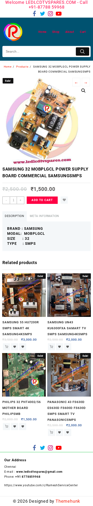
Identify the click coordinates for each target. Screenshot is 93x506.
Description (14, 216)
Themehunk (68, 501)
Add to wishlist (64, 200)
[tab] (14, 216)
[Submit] (82, 51)
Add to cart (42, 200)
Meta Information (44, 216)
